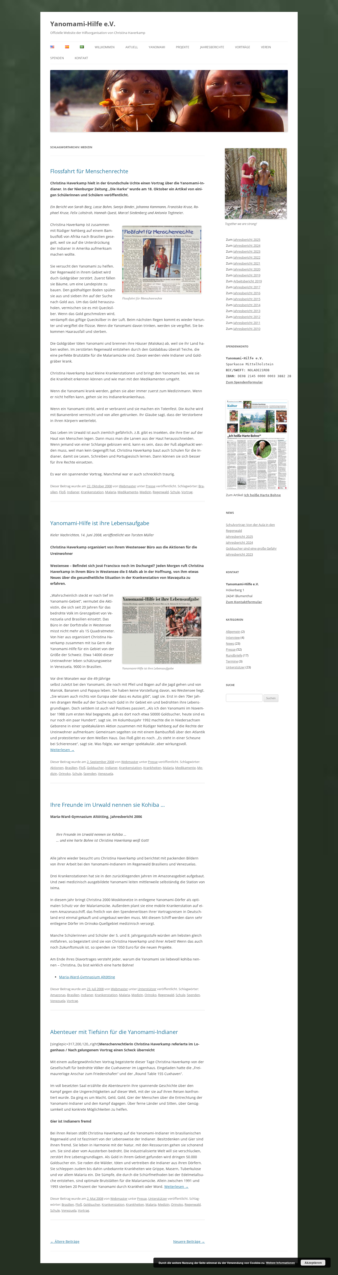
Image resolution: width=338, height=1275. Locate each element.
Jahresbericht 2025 (246, 239)
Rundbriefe (234, 655)
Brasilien (71, 767)
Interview (233, 637)
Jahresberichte (212, 47)
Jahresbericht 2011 (246, 322)
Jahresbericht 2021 (246, 263)
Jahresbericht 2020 (246, 269)
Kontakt (81, 58)
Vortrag (187, 492)
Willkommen (105, 47)
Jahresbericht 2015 (246, 299)
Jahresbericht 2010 (246, 328)
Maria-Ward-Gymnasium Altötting (87, 977)
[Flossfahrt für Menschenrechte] (161, 292)
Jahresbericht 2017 (246, 287)
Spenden (57, 58)
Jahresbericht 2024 (246, 245)
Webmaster (127, 486)
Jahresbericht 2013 (246, 311)
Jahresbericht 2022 (246, 257)
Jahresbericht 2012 (246, 317)
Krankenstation (92, 492)
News (230, 643)
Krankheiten (152, 767)
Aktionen (57, 767)
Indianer (73, 492)
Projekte (182, 47)
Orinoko (65, 773)
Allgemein (233, 631)
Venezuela (105, 773)
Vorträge (242, 47)
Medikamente (128, 492)
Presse (150, 486)
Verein (266, 47)
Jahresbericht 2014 (246, 305)
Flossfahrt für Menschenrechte (89, 171)
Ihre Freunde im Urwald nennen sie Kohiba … (107, 804)
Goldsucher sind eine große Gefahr (251, 548)
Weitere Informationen (280, 1263)
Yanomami (157, 47)
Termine (232, 661)
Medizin (145, 492)
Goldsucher (95, 767)
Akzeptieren (313, 1262)
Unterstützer (147, 989)
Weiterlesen (62, 749)
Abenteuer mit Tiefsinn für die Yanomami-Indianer (114, 1031)
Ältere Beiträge (64, 1241)
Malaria (110, 492)
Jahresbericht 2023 (246, 251)
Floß (62, 492)
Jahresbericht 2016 (246, 293)
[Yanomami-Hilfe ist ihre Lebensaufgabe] (161, 662)
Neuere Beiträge (189, 1241)
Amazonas (58, 995)
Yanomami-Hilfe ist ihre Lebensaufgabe (99, 523)
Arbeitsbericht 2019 (247, 281)
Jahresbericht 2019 (246, 275)
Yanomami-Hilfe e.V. (82, 23)
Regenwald (161, 492)
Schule (175, 492)
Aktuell (131, 47)
